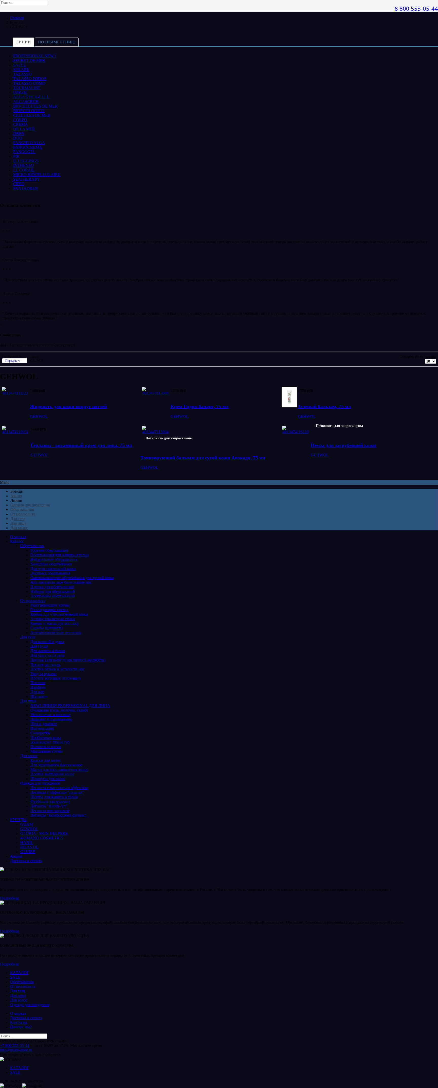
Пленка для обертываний (52, 587)
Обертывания (22, 509)
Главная (17, 18)
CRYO (19, 184)
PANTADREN (25, 188)
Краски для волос (45, 760)
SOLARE (21, 69)
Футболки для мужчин (50, 801)
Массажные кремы (46, 751)
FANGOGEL (24, 152)
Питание (38, 683)
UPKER (20, 92)
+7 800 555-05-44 (14, 1045)
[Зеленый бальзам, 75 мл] (289, 406)
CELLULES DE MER (31, 115)
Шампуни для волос (47, 778)
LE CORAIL (24, 170)
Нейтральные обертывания (53, 559)
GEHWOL (39, 416)
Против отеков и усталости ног (57, 669)
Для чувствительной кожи (53, 568)
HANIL (26, 842)
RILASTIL (29, 847)
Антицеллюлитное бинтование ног (61, 582)
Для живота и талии (47, 651)
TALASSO (22, 74)
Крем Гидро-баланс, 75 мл (200, 406)
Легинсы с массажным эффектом (59, 788)
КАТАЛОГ (19, 973)
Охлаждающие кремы (49, 610)
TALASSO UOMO (29, 83)
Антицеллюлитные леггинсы (55, 632)
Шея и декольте (43, 724)
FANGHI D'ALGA (29, 143)
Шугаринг (39, 696)
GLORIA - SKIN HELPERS (44, 833)
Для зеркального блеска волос (56, 765)
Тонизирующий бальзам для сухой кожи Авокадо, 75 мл (202, 457)
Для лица (18, 523)
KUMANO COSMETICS (41, 838)
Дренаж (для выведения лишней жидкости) (67, 660)
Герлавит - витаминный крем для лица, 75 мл (81, 445)
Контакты (18, 1022)
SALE (15, 977)
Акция (16, 496)
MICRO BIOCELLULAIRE (36, 174)
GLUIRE (27, 852)
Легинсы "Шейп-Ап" (48, 806)
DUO (17, 138)
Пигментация (42, 728)
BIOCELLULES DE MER (35, 106)
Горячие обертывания (49, 550)
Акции (16, 856)
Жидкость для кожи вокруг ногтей (68, 406)
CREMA (20, 124)
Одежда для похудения (30, 505)
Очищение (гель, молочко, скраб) (59, 710)
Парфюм (37, 687)
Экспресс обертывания (50, 573)
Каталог (17, 541)
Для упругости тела (47, 655)
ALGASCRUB (26, 101)
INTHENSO (23, 165)
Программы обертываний (52, 596)
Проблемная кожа (45, 737)
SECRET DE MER (29, 60)
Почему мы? (21, 1027)
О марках (18, 536)
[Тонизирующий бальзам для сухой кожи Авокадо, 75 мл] (155, 432)
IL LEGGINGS (26, 161)
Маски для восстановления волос (59, 769)
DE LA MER (24, 129)
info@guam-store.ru (16, 1050)
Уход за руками (43, 673)
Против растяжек (45, 664)
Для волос (19, 528)
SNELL (19, 65)
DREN (19, 133)
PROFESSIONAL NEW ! (34, 56)
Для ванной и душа (47, 642)
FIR (16, 156)
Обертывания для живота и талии (59, 555)
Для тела (17, 518)
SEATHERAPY (26, 179)
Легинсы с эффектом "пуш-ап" (57, 792)
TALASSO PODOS (29, 79)
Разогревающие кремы (50, 605)
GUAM (26, 824)
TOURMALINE (27, 88)
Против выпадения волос (52, 774)
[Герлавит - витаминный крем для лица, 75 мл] (15, 432)
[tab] (23, 42)
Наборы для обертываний (52, 591)
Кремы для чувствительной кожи (59, 614)
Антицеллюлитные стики (52, 619)
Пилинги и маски (45, 747)
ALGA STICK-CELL (31, 97)
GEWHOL (29, 829)
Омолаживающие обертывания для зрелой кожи (72, 578)
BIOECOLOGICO (28, 111)
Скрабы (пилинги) (46, 628)
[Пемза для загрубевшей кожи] (295, 432)
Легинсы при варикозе (50, 810)
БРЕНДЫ (18, 820)
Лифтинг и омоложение (51, 719)
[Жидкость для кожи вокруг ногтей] (15, 393)
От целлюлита (22, 514)
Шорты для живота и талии (54, 797)
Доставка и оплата (26, 861)
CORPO (20, 120)
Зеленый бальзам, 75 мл (324, 406)
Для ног (37, 692)
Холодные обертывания (51, 564)
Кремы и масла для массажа (54, 623)
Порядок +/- (13, 360)
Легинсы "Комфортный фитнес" (58, 815)
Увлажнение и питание (50, 715)
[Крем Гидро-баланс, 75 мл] (155, 393)
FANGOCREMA (27, 147)
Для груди (39, 646)
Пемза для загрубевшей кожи (343, 445)
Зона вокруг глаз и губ (49, 742)
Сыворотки (40, 733)
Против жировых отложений (55, 678)
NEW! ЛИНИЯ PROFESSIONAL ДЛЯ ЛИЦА (70, 705)
